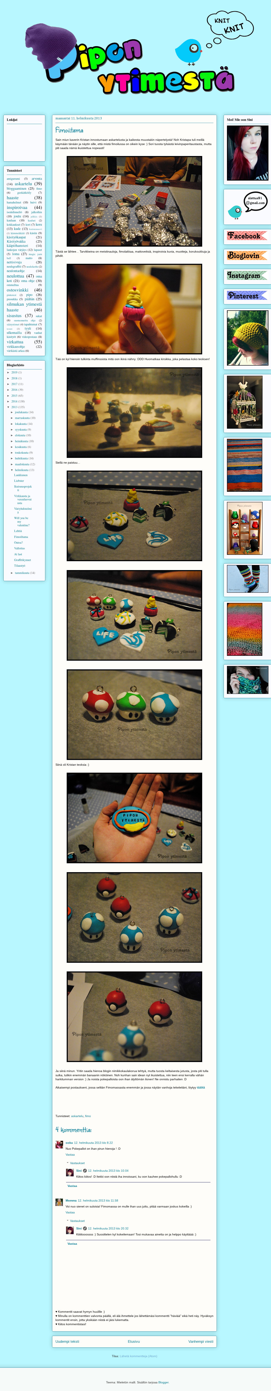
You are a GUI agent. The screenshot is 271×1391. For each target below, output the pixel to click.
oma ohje (28, 280)
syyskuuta (21, 429)
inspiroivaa (17, 207)
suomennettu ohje (25, 320)
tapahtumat (30, 324)
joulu (17, 216)
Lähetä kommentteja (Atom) (138, 1356)
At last (18, 554)
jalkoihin (36, 212)
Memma (71, 1200)
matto (29, 258)
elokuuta (20, 435)
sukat (39, 316)
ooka (69, 1142)
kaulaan (11, 220)
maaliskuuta (22, 464)
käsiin (33, 233)
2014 (14, 401)
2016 (14, 390)
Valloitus (19, 548)
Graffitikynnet (22, 560)
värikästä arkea (16, 351)
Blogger (163, 1382)
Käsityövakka (16, 241)
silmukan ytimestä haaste (24, 307)
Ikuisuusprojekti (23, 488)
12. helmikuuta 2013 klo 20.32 (108, 1228)
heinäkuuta (22, 441)
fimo (88, 1116)
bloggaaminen (16, 188)
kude (17, 228)
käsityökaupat (16, 237)
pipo (29, 294)
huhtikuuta (22, 458)
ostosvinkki (17, 289)
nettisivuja (14, 262)
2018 (14, 378)
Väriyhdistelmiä (23, 510)
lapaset (38, 250)
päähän (29, 298)
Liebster (19, 481)
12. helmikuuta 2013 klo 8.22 (93, 1142)
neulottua (15, 275)
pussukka (12, 299)
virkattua (15, 341)
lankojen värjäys (16, 250)
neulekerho (32, 266)
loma (15, 253)
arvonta (37, 178)
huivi (33, 202)
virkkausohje (16, 346)
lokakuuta (21, 424)
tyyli (28, 328)
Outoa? (18, 542)
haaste (13, 197)
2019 (14, 372)
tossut (9, 328)
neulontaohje (16, 270)
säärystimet (13, 324)
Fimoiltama (21, 537)
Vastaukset (77, 1163)
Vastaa (70, 1154)
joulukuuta (22, 412)
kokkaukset (13, 224)
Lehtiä (18, 531)
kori (28, 224)
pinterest (11, 295)
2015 (14, 396)
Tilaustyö (19, 566)
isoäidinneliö (14, 212)
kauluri (32, 220)
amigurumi (13, 179)
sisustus (14, 315)
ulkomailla (14, 332)
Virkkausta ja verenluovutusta (23, 499)
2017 (14, 384)
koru (39, 224)
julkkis (34, 216)
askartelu (77, 1116)
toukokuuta (22, 452)
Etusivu (134, 1342)
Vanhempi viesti (200, 1342)
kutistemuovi (35, 229)
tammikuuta (22, 573)
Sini (79, 1170)
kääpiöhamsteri (17, 245)
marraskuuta (22, 418)
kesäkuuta (21, 447)
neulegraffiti (14, 266)
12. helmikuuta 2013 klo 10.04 (108, 1170)
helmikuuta (22, 470)
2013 (14, 407)
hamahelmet (14, 202)
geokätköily (24, 193)
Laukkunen (21, 475)
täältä (201, 1087)
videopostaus (29, 337)
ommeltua (13, 285)
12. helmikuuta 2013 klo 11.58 (98, 1200)
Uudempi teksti (67, 1342)
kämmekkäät (18, 233)
